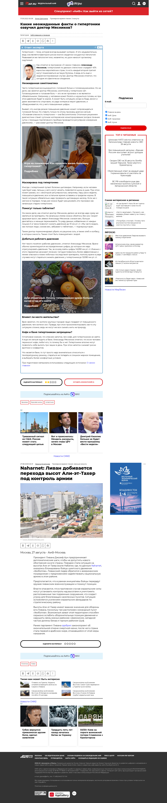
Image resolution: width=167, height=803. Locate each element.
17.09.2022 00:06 (26, 19)
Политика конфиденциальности (46, 786)
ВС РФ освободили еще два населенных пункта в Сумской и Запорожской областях (125, 183)
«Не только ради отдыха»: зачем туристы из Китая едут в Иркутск (128, 271)
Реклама (38, 755)
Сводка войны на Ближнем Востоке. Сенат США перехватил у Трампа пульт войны (86, 685)
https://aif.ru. (42, 782)
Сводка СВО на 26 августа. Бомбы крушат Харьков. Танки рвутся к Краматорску (126, 163)
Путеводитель (56, 758)
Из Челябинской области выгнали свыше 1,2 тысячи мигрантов (129, 262)
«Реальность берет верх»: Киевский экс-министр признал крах (129, 279)
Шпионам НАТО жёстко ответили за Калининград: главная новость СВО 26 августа (125, 142)
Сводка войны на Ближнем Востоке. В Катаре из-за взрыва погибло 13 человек (44, 693)
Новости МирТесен (115, 289)
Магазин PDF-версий (125, 755)
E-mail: (108, 101)
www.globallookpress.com (33, 540)
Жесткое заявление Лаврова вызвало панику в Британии (130, 236)
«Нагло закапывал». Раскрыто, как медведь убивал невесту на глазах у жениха (130, 214)
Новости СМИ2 (62, 456)
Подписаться (125, 128)
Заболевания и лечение (40, 35)
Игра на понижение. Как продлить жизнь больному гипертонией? (56, 165)
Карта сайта (70, 758)
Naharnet (96, 565)
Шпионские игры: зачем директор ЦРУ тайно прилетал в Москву (129, 245)
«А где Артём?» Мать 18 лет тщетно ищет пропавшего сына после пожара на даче (130, 206)
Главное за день (114, 112)
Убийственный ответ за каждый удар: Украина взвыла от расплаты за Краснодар (126, 173)
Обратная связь (41, 758)
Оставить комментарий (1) (83, 382)
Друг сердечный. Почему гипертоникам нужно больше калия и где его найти (58, 299)
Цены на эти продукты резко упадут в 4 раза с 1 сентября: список (130, 254)
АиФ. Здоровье (114, 119)
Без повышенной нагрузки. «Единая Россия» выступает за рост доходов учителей (126, 152)
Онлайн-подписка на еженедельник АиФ (84, 755)
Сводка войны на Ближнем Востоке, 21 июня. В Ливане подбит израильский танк (84, 693)
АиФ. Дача (112, 115)
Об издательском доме (54, 755)
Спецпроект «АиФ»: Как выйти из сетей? (83, 11)
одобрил (66, 625)
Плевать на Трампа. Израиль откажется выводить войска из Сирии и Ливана (44, 685)
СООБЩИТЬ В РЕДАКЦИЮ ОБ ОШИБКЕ (92, 758)
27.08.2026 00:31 (26, 464)
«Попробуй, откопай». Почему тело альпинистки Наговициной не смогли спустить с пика (130, 223)
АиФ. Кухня (112, 122)
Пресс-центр (109, 755)
